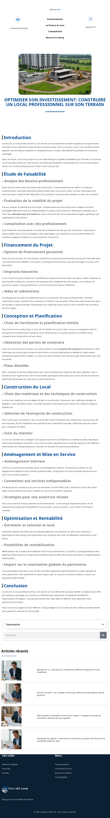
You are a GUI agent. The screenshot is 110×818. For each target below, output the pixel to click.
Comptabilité (55, 31)
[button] (103, 624)
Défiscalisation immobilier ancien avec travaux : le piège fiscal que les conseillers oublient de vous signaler (69, 716)
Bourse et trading (55, 37)
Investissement (55, 19)
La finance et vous (55, 25)
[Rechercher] (103, 635)
